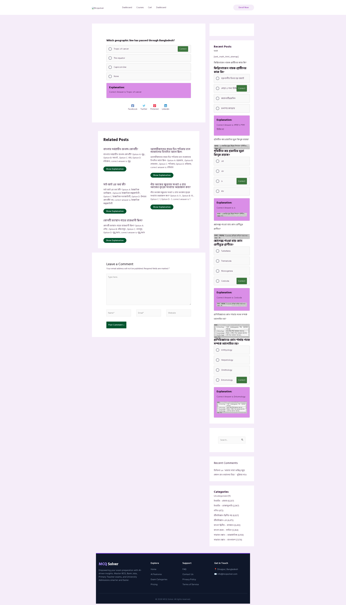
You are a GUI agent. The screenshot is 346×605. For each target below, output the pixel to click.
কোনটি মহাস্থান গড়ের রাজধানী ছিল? (123, 220)
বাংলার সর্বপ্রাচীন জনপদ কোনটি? (120, 149)
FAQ (184, 569)
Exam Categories (159, 579)
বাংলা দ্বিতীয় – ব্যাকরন (224, 525)
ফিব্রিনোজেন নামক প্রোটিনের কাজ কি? (230, 62)
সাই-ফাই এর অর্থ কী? (114, 184)
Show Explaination (115, 169)
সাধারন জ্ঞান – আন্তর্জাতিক (225, 535)
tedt (216, 50)
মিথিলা (217, 470)
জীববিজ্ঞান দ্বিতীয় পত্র (223, 515)
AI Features (156, 574)
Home (153, 569)
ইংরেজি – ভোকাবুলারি (223, 505)
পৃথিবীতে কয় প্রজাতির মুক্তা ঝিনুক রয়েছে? (231, 139)
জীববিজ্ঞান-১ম (220, 520)
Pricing (154, 584)
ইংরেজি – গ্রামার (220, 501)
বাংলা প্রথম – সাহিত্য (223, 530)
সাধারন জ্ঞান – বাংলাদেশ (225, 540)
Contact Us (187, 574)
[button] (243, 7)
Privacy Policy (189, 579)
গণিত (216, 510)
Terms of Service (190, 584)
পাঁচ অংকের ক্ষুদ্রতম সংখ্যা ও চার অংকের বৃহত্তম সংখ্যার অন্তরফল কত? (170, 185)
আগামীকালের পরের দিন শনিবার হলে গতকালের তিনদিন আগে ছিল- (170, 150)
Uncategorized (220, 496)
